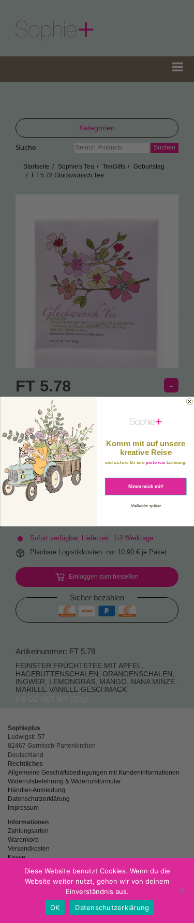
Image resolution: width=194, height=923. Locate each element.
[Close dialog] (189, 401)
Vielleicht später (145, 506)
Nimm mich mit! (145, 486)
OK (55, 907)
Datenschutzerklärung (112, 907)
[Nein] (181, 890)
